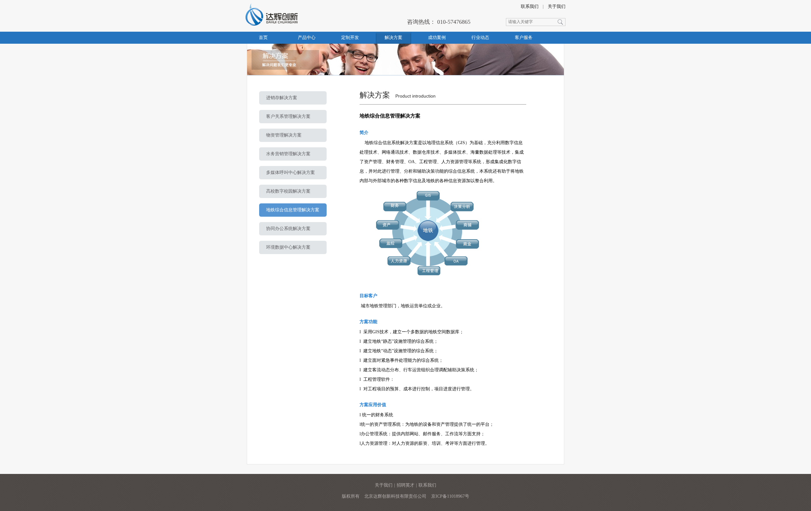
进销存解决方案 (281, 97)
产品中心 (307, 37)
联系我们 (530, 6)
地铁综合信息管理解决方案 (292, 210)
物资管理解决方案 (284, 135)
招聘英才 (405, 485)
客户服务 (524, 37)
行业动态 (480, 37)
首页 (263, 37)
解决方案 (393, 37)
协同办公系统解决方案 (288, 228)
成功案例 (437, 37)
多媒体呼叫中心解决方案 (290, 172)
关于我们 (556, 6)
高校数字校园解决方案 (288, 191)
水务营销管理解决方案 (288, 153)
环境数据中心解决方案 (288, 247)
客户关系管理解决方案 (288, 116)
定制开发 (350, 37)
